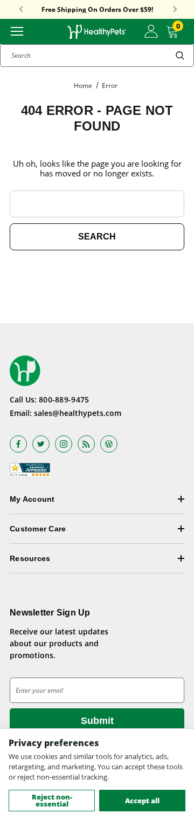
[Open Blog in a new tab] (108, 444)
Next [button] (175, 9)
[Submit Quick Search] (180, 55)
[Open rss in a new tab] (86, 444)
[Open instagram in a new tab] (63, 444)
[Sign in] (151, 31)
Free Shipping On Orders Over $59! (97, 9)
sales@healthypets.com (77, 413)
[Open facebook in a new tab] (18, 444)
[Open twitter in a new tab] (41, 444)
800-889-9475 (64, 399)
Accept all (142, 800)
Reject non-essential (52, 800)
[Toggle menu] (17, 30)
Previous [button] (21, 9)
